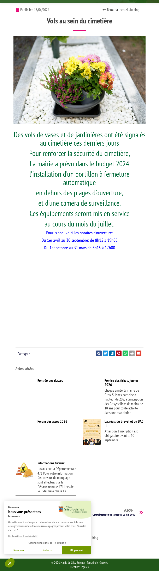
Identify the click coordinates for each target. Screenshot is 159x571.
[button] (10, 563)
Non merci (18, 550)
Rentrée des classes (50, 380)
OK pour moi (76, 550)
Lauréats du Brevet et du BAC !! (124, 423)
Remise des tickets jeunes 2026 (121, 382)
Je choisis (47, 550)
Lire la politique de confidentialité (23, 536)
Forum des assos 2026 (52, 421)
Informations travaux (51, 463)
